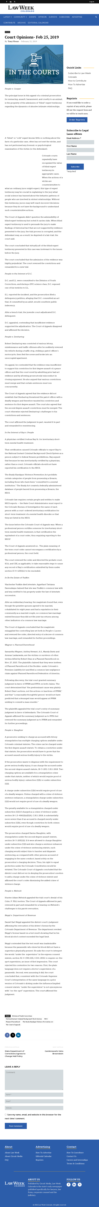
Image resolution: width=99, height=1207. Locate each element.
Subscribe (64, 17)
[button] (96, 17)
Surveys (53, 17)
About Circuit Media (13, 1156)
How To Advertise (76, 84)
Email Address (74, 138)
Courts (7, 32)
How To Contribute (75, 1152)
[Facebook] (6, 1)
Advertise (77, 17)
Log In (91, 2)
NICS (46, 1019)
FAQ (70, 88)
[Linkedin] (10, 1)
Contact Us (71, 1156)
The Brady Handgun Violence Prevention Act (38, 1022)
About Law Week (12, 1152)
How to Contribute (77, 81)
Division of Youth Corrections (22, 1016)
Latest (7, 17)
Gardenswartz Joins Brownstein (54, 1052)
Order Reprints (77, 119)
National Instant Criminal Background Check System (24, 1019)
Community (19, 17)
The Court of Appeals (13, 1025)
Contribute (9, 23)
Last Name (72, 154)
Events (32, 17)
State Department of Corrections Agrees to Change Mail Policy (15, 1053)
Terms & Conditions (75, 1163)
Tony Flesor (13, 41)
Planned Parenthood (13, 1022)
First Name (72, 146)
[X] (14, 1)
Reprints (39, 1160)
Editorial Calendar (38, 23)
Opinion (42, 17)
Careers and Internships (77, 1160)
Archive (22, 23)
